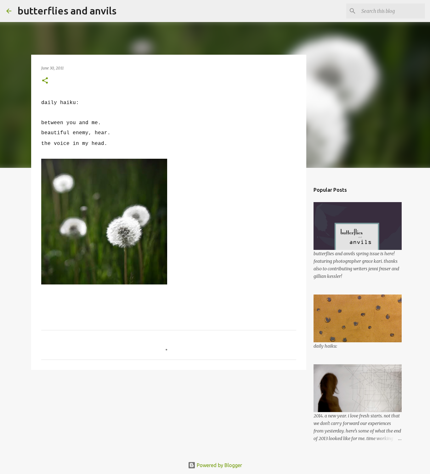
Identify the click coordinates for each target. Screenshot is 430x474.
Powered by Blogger (218, 465)
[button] (45, 81)
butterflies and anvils (67, 10)
